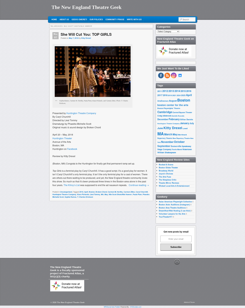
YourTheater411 (165, 216)
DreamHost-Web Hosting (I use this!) (175, 210)
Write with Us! (134, 19)
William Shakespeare (166, 152)
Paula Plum (137, 194)
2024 (179, 95)
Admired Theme (189, 302)
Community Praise (114, 19)
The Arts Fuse (165, 176)
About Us (64, 19)
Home (54, 19)
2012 (165, 91)
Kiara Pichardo (83, 194)
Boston (92, 192)
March (168, 134)
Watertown (187, 149)
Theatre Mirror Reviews (169, 182)
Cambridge (164, 112)
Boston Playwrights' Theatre (168, 108)
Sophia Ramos (70, 197)
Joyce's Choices (166, 173)
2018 (81, 192)
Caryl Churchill (142, 192)
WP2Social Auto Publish (112, 307)
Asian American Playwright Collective (175, 201)
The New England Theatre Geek (86, 7)
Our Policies (96, 19)
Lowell (185, 128)
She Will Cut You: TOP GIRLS (86, 34)
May (106, 194)
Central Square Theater (182, 112)
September (163, 146)
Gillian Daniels (186, 119)
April (86, 192)
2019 (170, 95)
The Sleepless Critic (167, 179)
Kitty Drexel (86, 38)
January (184, 123)
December (162, 119)
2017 (159, 95)
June (160, 128)
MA (102, 194)
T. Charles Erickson (85, 197)
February (174, 119)
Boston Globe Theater (168, 167)
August (173, 100)
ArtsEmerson (163, 101)
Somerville (176, 146)
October (179, 142)
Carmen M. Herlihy (115, 192)
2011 (159, 91)
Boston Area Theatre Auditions (172, 207)
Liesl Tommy (95, 194)
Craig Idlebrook (164, 115)
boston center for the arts (172, 105)
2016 (188, 91)
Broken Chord (101, 192)
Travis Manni (177, 149)
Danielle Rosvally (178, 116)
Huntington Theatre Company (64, 194)
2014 (177, 91)
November (167, 142)
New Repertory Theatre (181, 138)
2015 (183, 91)
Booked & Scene (166, 164)
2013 (171, 91)
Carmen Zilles (129, 192)
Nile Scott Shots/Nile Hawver (120, 194)
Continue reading (139, 185)
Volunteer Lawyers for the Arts (172, 213)
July (191, 123)
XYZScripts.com (135, 307)
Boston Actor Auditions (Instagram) (174, 204)
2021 (174, 95)
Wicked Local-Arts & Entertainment (174, 185)
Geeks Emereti (79, 19)
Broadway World (166, 170)
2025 (183, 95)
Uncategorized (66, 192)
